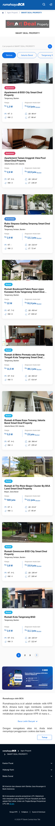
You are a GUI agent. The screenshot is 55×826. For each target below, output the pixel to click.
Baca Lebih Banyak (26, 721)
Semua (9, 55)
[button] (25, 80)
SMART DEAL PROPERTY (31, 13)
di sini (12, 804)
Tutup (44, 737)
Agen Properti (12, 13)
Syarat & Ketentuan (38, 812)
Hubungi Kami (8, 770)
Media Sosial (8, 776)
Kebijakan (24, 812)
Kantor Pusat (8, 763)
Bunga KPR (13, 812)
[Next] (36, 655)
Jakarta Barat (27, 55)
